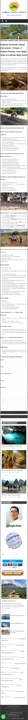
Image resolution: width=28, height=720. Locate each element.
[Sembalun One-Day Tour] (14, 589)
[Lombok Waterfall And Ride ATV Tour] (10, 650)
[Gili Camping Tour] (6, 667)
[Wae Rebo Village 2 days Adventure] (14, 484)
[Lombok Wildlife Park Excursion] (9, 638)
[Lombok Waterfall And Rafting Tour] (10, 656)
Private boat (5, 269)
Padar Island (14, 184)
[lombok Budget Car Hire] (7, 696)
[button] (3, 716)
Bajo (15, 304)
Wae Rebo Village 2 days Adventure (11, 495)
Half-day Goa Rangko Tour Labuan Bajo (12, 446)
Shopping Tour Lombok (19, 663)
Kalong (3, 171)
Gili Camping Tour (16, 668)
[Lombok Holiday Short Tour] (8, 644)
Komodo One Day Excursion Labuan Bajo (12, 470)
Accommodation (6, 302)
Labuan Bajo (19, 69)
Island (8, 58)
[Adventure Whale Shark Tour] (5, 624)
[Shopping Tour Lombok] (7, 662)
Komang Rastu (16, 447)
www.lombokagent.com (14, 715)
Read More (4, 611)
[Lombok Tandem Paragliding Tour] (10, 672)
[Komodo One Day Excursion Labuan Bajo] (14, 459)
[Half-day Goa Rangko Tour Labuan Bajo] (14, 435)
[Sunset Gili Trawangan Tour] (8, 684)
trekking (13, 170)
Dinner (3, 308)
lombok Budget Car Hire (20, 697)
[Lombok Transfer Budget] (7, 690)
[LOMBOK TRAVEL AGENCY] (2, 21)
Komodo (2, 37)
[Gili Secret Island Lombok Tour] (5, 616)
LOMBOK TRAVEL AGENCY (14, 12)
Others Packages (5, 597)
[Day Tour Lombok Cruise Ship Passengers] (5, 632)
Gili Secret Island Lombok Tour (18, 615)
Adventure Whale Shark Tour (17, 623)
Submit (4, 401)
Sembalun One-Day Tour (8, 601)
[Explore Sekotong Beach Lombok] (9, 678)
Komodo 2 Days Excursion (8, 412)
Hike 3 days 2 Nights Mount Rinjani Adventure (15, 416)
